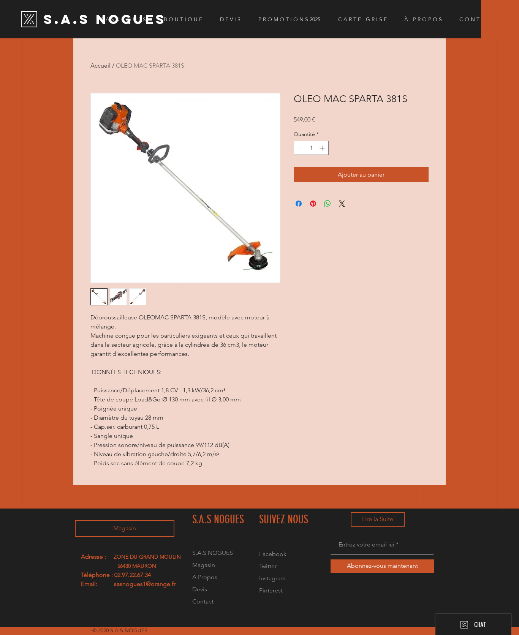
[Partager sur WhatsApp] (327, 203)
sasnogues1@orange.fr (145, 584)
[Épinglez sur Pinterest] (313, 203)
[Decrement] (299, 148)
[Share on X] (342, 203)
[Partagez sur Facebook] (298, 203)
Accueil (100, 65)
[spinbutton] (311, 148)
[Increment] (323, 148)
